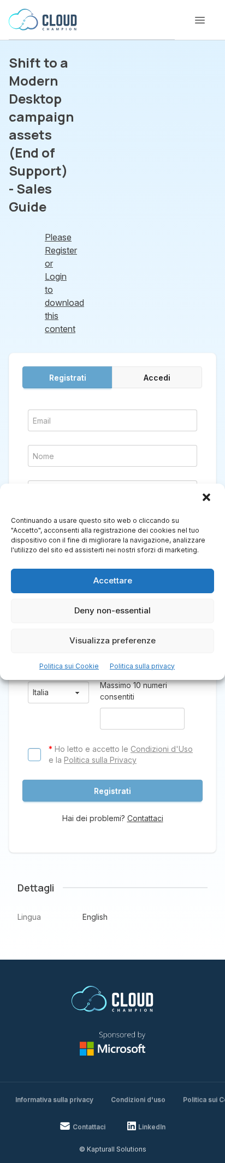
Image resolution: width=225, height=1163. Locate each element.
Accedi (157, 377)
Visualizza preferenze (112, 640)
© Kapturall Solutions (112, 1149)
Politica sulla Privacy (100, 759)
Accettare (112, 580)
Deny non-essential (112, 610)
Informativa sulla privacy (54, 1099)
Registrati (67, 377)
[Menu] (200, 20)
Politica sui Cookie (69, 666)
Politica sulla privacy (142, 666)
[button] (207, 498)
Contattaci (145, 818)
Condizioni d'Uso (162, 749)
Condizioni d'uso (138, 1099)
